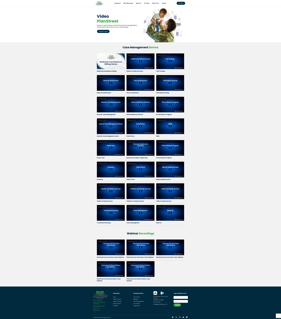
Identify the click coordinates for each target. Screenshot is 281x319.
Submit (177, 305)
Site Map (115, 305)
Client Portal (136, 297)
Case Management (138, 301)
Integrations (136, 305)
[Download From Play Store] (162, 293)
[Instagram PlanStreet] (180, 317)
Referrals (135, 299)
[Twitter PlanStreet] (176, 317)
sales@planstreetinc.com (160, 304)
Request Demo (117, 303)
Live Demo (181, 3)
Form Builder (136, 303)
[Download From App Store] (155, 293)
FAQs (114, 297)
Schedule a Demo (103, 31)
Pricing (146, 3)
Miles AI (138, 3)
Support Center (117, 301)
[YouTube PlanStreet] (183, 317)
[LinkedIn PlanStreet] (187, 317)
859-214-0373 (156, 302)
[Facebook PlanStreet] (173, 317)
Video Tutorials (117, 299)
